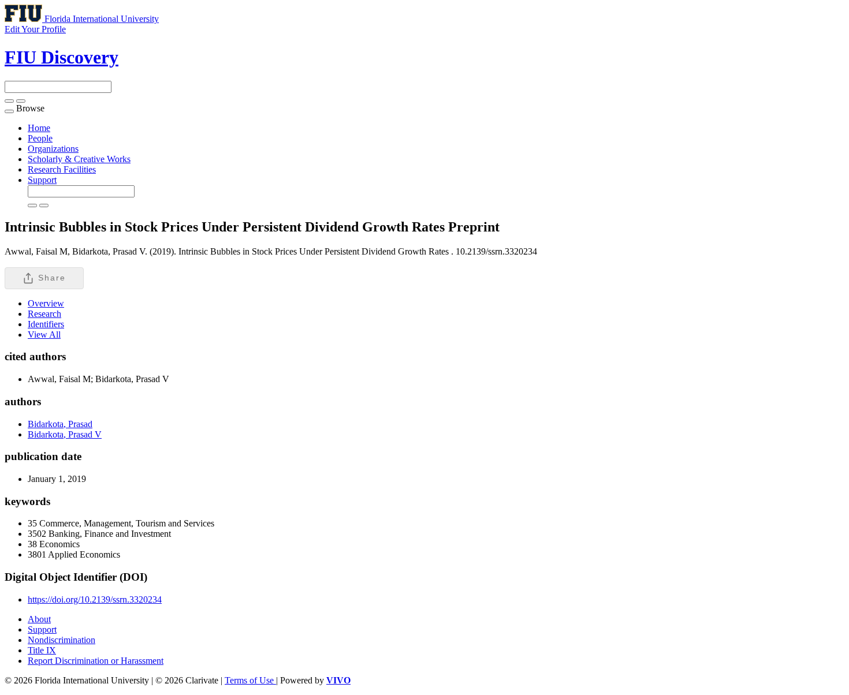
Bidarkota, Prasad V (65, 434)
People (40, 138)
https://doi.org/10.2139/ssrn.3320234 (95, 599)
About (39, 619)
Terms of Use (250, 680)
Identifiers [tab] (46, 324)
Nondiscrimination (61, 640)
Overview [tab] (46, 303)
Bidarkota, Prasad (60, 424)
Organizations (53, 149)
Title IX (42, 650)
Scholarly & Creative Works (79, 159)
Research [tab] (44, 314)
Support (42, 180)
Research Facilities (62, 169)
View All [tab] (44, 334)
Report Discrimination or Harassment (95, 661)
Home (39, 128)
